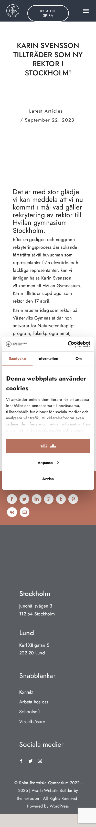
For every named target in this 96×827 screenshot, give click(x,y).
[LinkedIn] (36, 499)
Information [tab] (47, 358)
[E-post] (24, 512)
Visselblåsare (32, 721)
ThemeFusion (27, 798)
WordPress (59, 806)
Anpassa (45, 462)
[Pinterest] (73, 499)
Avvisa (48, 479)
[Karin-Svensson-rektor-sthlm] (48, 132)
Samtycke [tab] (17, 358)
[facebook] (21, 761)
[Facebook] (12, 499)
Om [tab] (79, 358)
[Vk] (12, 512)
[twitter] (30, 761)
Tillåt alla (48, 446)
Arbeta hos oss (33, 702)
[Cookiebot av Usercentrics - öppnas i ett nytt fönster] (68, 344)
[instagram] (40, 761)
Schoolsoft (29, 711)
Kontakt (26, 692)
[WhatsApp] (49, 499)
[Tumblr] (61, 499)
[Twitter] (24, 499)
